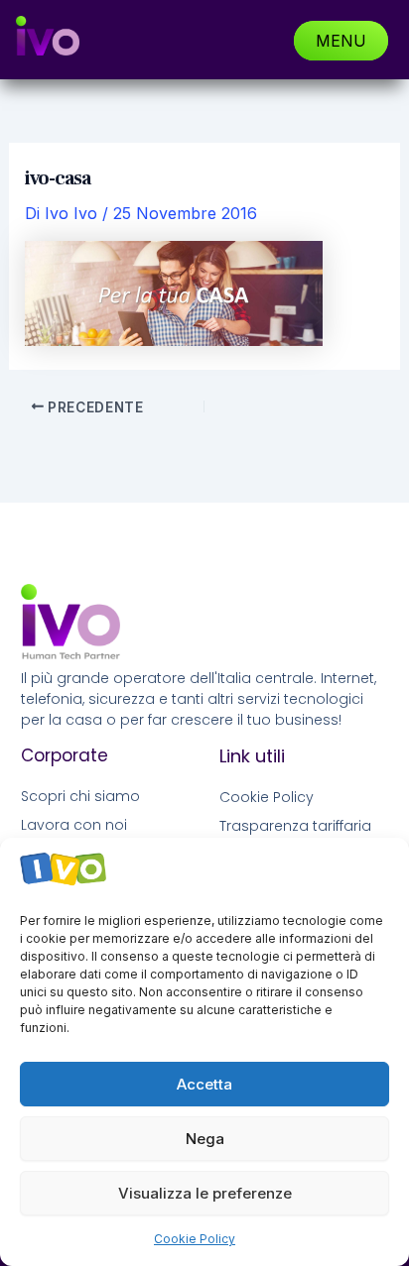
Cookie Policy (194, 1238)
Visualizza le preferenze (205, 1193)
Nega (205, 1138)
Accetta (204, 1084)
